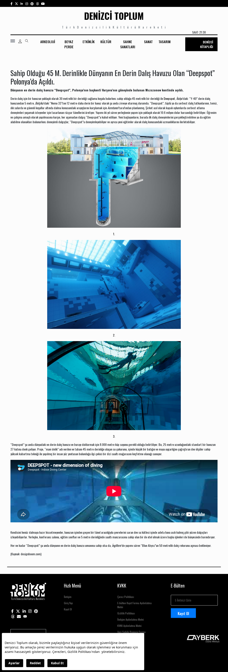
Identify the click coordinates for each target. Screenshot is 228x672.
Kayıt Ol (68, 609)
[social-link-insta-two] (26, 3)
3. (114, 436)
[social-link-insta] (21, 3)
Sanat (148, 41)
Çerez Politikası (125, 597)
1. (114, 233)
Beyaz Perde (68, 44)
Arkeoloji (47, 41)
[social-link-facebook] (11, 3)
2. (114, 335)
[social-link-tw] (16, 3)
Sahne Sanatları (127, 44)
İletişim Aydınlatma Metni (130, 619)
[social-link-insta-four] (37, 3)
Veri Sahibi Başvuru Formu (131, 632)
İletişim (67, 597)
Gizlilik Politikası (126, 613)
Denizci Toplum (114, 15)
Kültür (105, 41)
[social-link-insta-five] (43, 3)
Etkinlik (89, 41)
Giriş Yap (68, 603)
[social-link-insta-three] (32, 3)
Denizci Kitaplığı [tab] (206, 44)
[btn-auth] (20, 41)
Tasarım (165, 41)
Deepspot (169, 98)
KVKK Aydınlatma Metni (129, 626)
